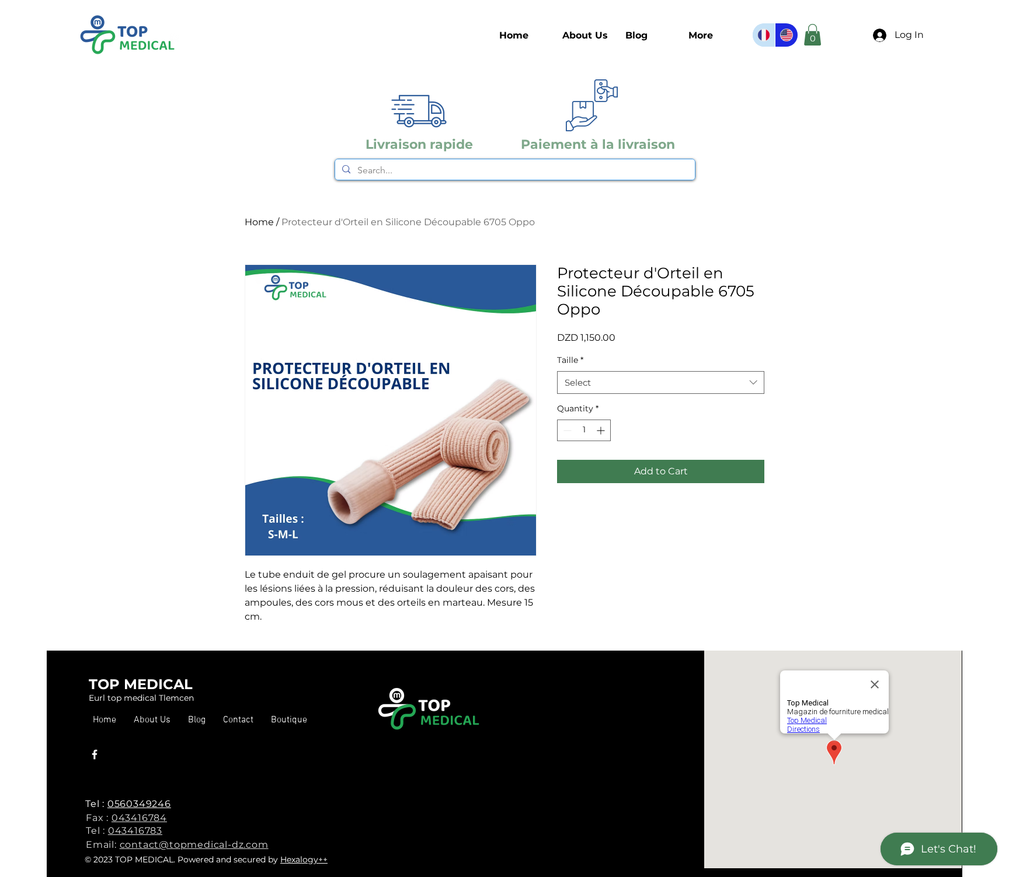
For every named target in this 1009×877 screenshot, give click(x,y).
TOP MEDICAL (141, 684)
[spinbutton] (583, 430)
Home (259, 222)
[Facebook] (94, 754)
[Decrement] (566, 430)
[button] (289, 720)
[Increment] (601, 430)
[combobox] (660, 382)
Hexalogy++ (304, 859)
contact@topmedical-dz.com (194, 844)
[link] (812, 35)
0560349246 (139, 803)
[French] (764, 35)
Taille (570, 360)
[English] (786, 35)
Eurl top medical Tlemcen (141, 698)
